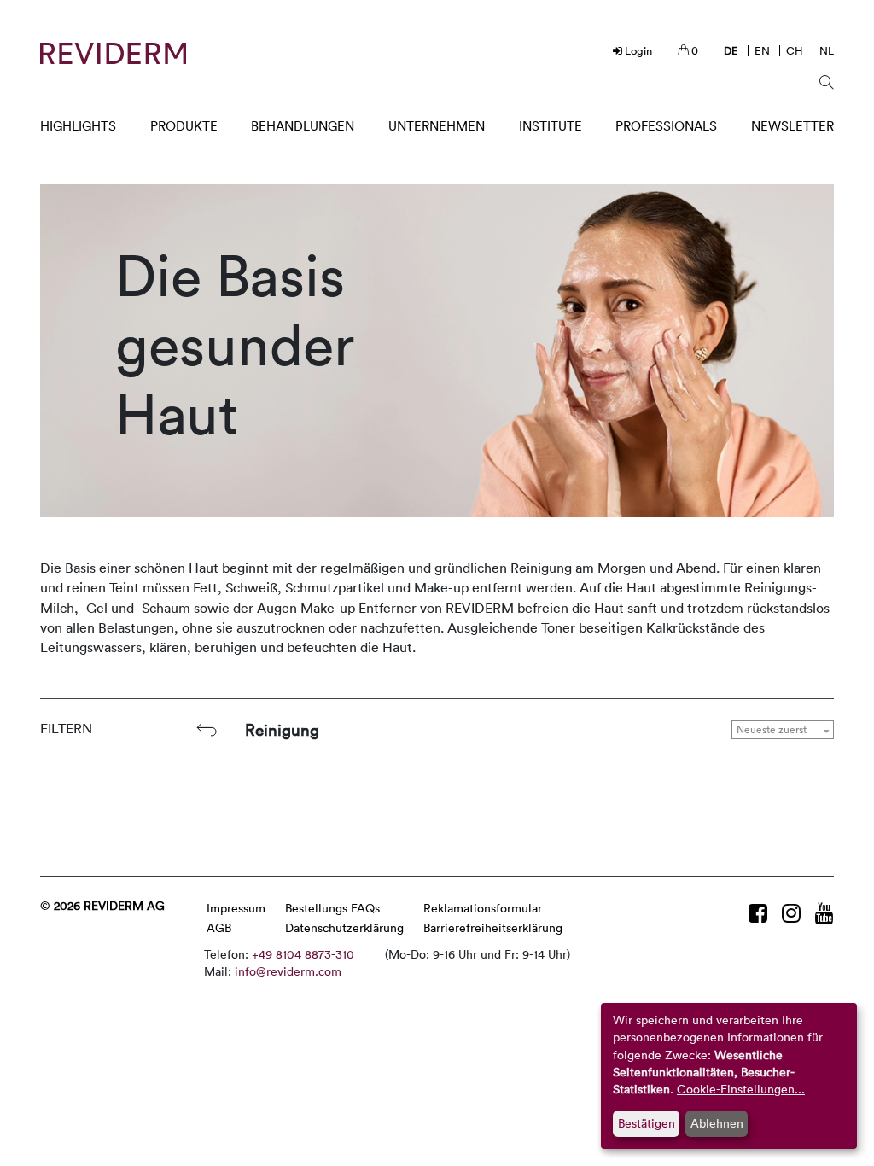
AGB (219, 927)
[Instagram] (794, 913)
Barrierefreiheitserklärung (492, 927)
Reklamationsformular (482, 908)
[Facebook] (761, 913)
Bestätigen (646, 1123)
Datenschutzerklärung (344, 927)
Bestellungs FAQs (332, 908)
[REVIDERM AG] (113, 53)
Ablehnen (716, 1123)
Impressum (236, 908)
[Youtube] (824, 913)
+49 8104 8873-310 (303, 954)
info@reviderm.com (288, 971)
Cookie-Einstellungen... (741, 1089)
